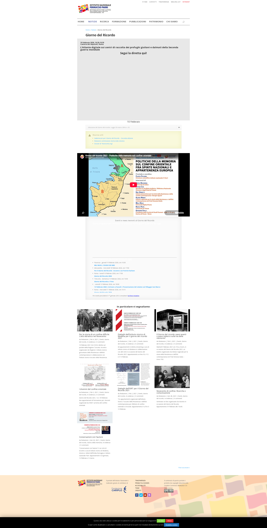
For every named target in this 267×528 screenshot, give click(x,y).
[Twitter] (141, 495)
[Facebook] (137, 495)
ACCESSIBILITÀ (140, 485)
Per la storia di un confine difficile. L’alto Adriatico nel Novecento (94, 335)
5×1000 (144, 2)
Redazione (84, 339)
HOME (81, 22)
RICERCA (104, 22)
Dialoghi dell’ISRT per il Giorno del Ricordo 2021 (133, 389)
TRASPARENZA (140, 480)
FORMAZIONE (119, 22)
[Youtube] (145, 495)
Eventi (102, 339)
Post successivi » (184, 468)
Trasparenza (164, 2)
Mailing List (176, 2)
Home (88, 30)
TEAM (137, 488)
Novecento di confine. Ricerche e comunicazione (171, 392)
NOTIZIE (92, 22)
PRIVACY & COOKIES (142, 483)
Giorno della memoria (94, 443)
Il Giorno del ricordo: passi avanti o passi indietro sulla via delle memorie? (171, 336)
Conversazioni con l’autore (91, 437)
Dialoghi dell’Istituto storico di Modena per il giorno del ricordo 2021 (132, 336)
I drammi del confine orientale (92, 389)
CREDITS (138, 490)
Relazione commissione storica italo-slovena (109, 141)
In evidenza (91, 342)
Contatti (153, 2)
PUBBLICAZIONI (137, 22)
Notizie (93, 30)
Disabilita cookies (171, 525)
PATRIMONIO (156, 22)
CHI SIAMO (172, 22)
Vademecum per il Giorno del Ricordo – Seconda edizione (113, 138)
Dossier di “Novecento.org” (103, 144)
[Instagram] (149, 495)
